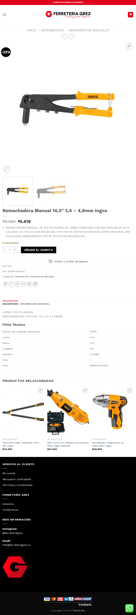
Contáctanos (10, 509)
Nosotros (8, 504)
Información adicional (35, 304)
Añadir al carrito (38, 249)
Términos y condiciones (17, 485)
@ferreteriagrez (12, 533)
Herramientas (52, 30)
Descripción (10, 304)
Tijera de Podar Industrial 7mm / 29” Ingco (21, 444)
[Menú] (4, 15)
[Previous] (9, 108)
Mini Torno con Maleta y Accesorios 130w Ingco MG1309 (68, 444)
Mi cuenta (8, 473)
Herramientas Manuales (89, 30)
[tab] (10, 304)
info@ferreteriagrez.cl (16, 545)
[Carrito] (130, 14)
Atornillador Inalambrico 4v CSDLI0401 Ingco (108, 444)
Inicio (31, 30)
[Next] (127, 108)
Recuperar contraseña (16, 479)
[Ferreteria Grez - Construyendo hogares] (68, 14)
